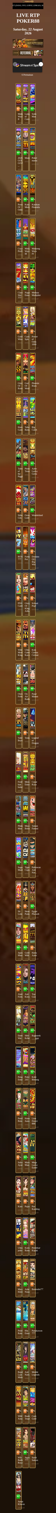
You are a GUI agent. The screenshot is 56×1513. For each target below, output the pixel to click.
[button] (40, 64)
